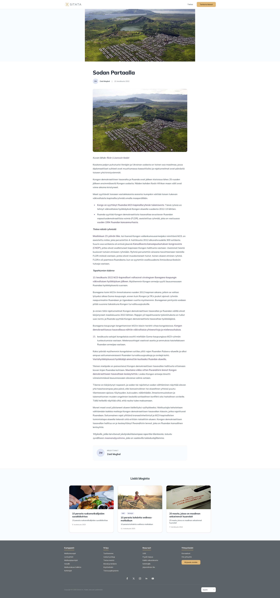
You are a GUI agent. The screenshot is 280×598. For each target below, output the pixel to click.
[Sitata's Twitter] (133, 578)
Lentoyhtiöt (68, 557)
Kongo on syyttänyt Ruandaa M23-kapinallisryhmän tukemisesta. (130, 205)
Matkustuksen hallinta (72, 567)
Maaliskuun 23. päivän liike (106, 236)
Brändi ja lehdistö (110, 564)
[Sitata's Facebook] (127, 578)
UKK (144, 553)
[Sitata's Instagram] (140, 578)
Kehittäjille (146, 564)
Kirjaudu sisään (191, 562)
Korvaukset (186, 553)
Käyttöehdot (108, 567)
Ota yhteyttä (187, 557)
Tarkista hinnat (206, 4)
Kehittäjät (68, 571)
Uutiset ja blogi (109, 557)
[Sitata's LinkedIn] (146, 578)
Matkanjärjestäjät (71, 560)
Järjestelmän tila (149, 567)
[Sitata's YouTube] (153, 578)
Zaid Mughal (114, 454)
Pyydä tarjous (148, 557)
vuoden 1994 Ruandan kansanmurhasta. (117, 222)
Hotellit (67, 564)
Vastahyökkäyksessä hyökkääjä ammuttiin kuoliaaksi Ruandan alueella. (129, 359)
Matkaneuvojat (70, 553)
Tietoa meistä (108, 560)
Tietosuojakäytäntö (111, 571)
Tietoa (190, 4)
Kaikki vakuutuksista (150, 560)
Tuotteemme (108, 553)
